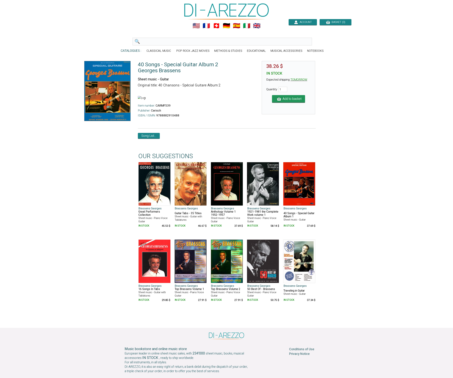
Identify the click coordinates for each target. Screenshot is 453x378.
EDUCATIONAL (256, 51)
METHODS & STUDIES (228, 51)
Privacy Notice (299, 353)
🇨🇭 (216, 25)
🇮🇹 (246, 25)
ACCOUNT (305, 22)
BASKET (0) (337, 22)
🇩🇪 (226, 25)
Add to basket (291, 98)
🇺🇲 (196, 25)
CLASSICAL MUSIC (159, 51)
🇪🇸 (236, 25)
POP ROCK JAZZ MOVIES (193, 51)
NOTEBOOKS (315, 51)
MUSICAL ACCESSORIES (286, 51)
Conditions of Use (301, 349)
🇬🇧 (256, 25)
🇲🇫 (206, 25)
